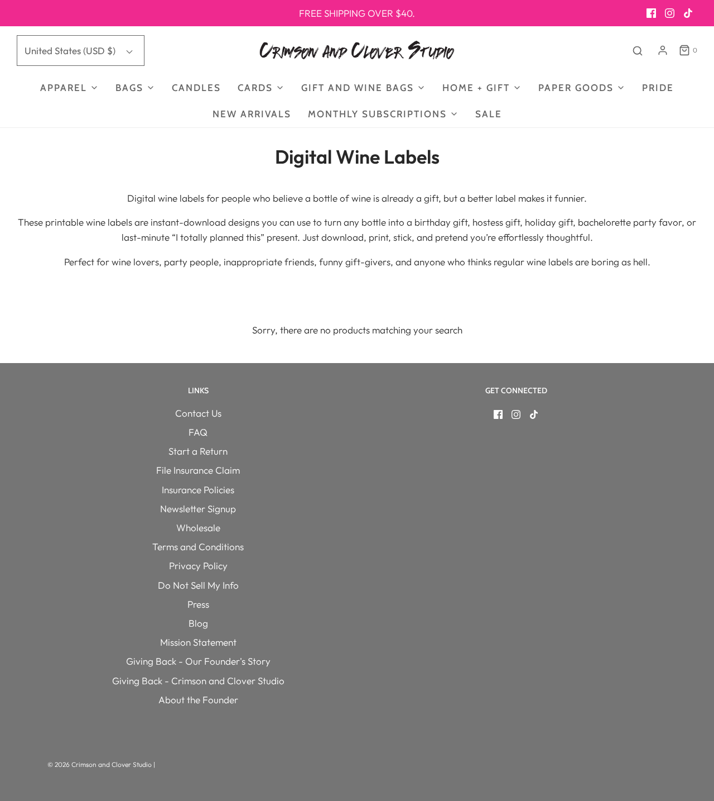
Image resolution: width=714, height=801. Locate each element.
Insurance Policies (198, 489)
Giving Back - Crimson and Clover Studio (198, 680)
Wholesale (198, 527)
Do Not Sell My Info (198, 585)
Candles (196, 87)
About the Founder (198, 699)
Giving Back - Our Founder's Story (198, 661)
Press (198, 604)
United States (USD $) (71, 50)
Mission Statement (198, 642)
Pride (658, 87)
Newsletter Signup (198, 508)
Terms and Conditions (198, 546)
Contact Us (198, 413)
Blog (198, 623)
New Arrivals (252, 114)
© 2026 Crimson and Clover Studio (100, 764)
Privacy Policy (198, 565)
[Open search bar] (638, 50)
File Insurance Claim (198, 470)
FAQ (198, 432)
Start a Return (198, 451)
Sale (488, 114)
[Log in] (662, 50)
